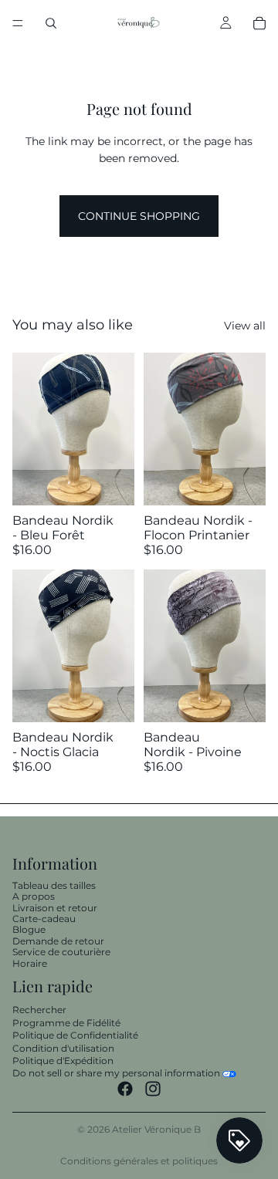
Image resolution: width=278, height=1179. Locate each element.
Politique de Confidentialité (75, 1035)
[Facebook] (125, 1088)
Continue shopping (139, 216)
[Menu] (18, 23)
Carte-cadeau (44, 918)
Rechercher (39, 1009)
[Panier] (259, 23)
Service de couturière (61, 952)
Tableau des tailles (54, 885)
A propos (33, 896)
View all (245, 326)
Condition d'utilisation (63, 1048)
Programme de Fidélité (66, 1023)
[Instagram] (153, 1088)
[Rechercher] (51, 23)
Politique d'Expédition (63, 1060)
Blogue (29, 930)
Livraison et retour (54, 908)
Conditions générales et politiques (139, 1161)
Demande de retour (58, 941)
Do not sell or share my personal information (116, 1073)
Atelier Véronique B (156, 1129)
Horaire (29, 963)
